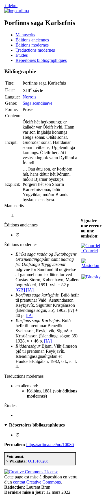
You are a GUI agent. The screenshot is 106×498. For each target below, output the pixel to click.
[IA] (30, 289)
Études (22, 55)
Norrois (29, 96)
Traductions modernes (35, 50)
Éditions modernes (32, 45)
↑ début (11, 5)
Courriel (89, 250)
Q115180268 (38, 461)
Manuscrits (25, 34)
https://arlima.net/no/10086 (50, 444)
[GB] (20, 289)
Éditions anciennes (32, 39)
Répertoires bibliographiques (41, 60)
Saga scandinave (37, 103)
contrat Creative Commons (37, 482)
